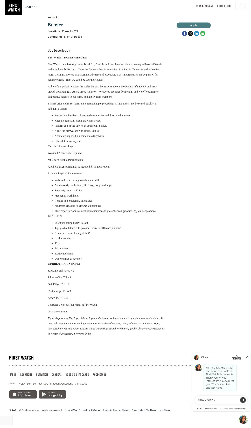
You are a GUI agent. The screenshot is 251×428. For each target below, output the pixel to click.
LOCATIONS (26, 374)
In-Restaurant (204, 6)
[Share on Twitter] (190, 33)
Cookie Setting (110, 410)
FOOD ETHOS (99, 374)
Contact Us (81, 383)
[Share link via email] (203, 33)
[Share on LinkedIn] (197, 33)
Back (54, 17)
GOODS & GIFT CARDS (77, 374)
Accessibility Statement (90, 410)
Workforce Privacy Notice (158, 410)
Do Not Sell (124, 410)
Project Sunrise (27, 383)
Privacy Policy (137, 410)
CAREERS (57, 374)
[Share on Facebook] (184, 33)
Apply (193, 25)
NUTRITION (42, 374)
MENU (13, 374)
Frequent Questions (61, 383)
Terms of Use (70, 410)
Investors (43, 383)
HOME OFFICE (224, 6)
